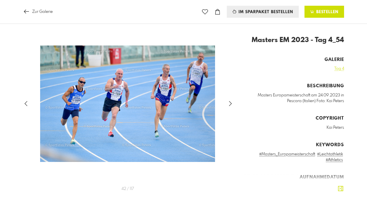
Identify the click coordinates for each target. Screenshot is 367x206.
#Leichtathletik (330, 154)
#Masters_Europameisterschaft (287, 154)
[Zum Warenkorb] (217, 12)
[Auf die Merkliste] (205, 12)
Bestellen (326, 12)
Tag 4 (339, 69)
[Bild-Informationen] (340, 189)
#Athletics (334, 160)
